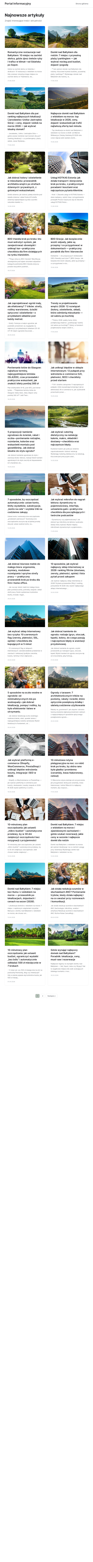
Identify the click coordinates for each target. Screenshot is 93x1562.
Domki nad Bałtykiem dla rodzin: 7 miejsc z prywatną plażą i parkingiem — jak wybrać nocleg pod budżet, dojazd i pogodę (66, 58)
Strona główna (82, 3)
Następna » (52, 996)
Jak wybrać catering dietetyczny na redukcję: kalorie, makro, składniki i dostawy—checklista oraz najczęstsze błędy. (65, 438)
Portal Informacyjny (18, 3)
